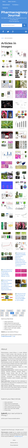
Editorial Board (6, 4)
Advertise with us (14, 442)
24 (7, 313)
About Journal (11, 1)
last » (21, 315)
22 (23, 310)
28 (1, 315)
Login (14, 336)
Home (4, 1)
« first (2, 310)
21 (18, 310)
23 (1, 313)
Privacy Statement (14, 445)
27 (22, 313)
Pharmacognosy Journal (14, 13)
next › (15, 315)
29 (7, 315)
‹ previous (10, 310)
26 (17, 313)
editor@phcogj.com (18, 436)
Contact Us (5, 8)
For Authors (15, 4)
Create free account (6, 336)
